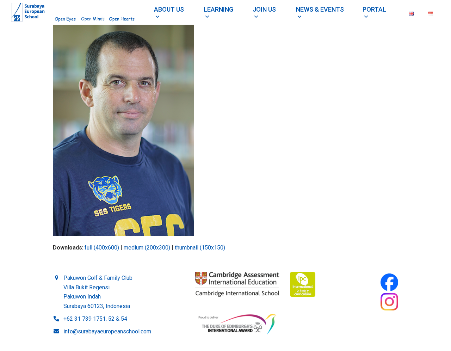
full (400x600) (102, 247)
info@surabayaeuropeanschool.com (107, 331)
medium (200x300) (147, 247)
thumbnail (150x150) (200, 247)
